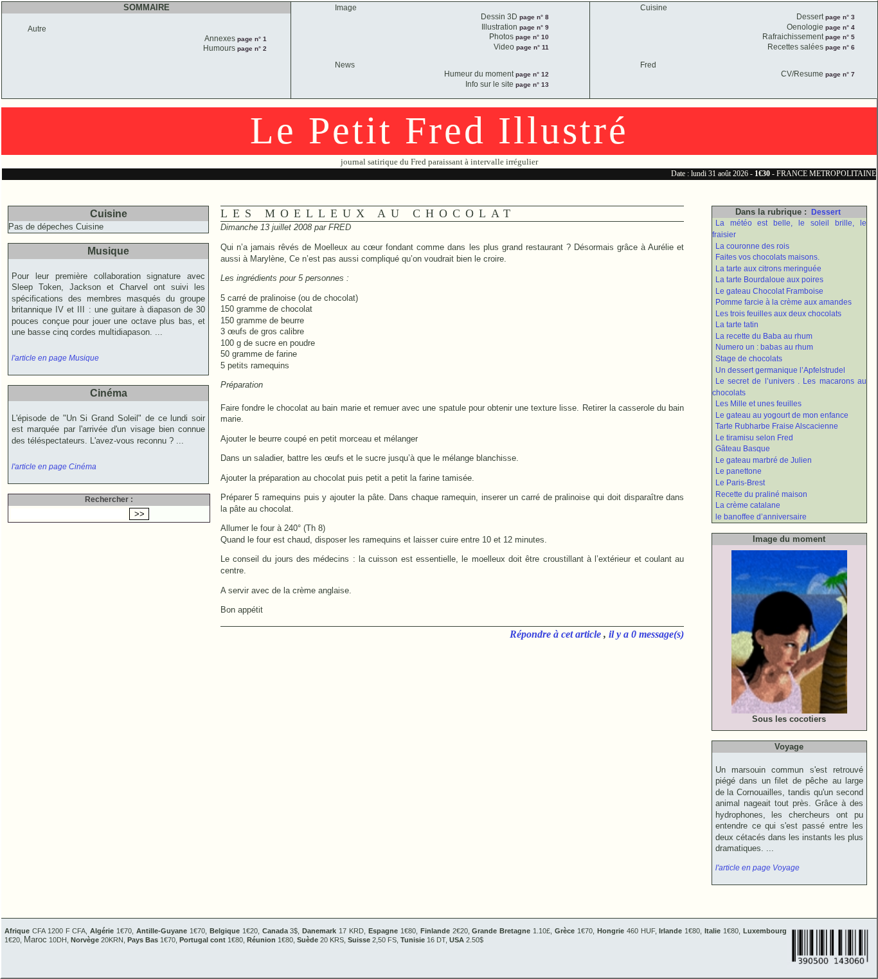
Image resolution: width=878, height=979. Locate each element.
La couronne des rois (752, 246)
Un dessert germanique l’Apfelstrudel (780, 370)
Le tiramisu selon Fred (754, 437)
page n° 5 (839, 36)
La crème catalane (747, 505)
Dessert (826, 212)
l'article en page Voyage (757, 867)
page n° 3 (839, 17)
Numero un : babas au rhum (764, 347)
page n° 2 (251, 48)
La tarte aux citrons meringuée (768, 268)
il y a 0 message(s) (646, 634)
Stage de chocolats (748, 358)
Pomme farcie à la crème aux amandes (783, 302)
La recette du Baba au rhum (763, 336)
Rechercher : (109, 499)
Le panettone (738, 471)
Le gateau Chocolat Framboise (769, 291)
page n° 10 (531, 36)
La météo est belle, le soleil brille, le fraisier (789, 229)
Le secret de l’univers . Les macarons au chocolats (789, 387)
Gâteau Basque (742, 448)
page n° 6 (839, 47)
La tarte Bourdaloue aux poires (769, 279)
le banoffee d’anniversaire (761, 516)
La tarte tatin (736, 324)
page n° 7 (839, 74)
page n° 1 (251, 38)
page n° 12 (531, 74)
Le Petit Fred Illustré (439, 130)
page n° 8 (533, 17)
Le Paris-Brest (740, 482)
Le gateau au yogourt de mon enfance (781, 415)
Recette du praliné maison (761, 494)
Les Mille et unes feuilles (758, 403)
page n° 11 (531, 47)
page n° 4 (839, 27)
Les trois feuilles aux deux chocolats (778, 313)
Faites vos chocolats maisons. (767, 257)
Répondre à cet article (557, 634)
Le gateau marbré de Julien (763, 460)
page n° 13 (531, 84)
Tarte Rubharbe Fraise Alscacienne (776, 426)
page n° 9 (533, 27)
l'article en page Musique (55, 358)
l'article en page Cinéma (54, 466)
